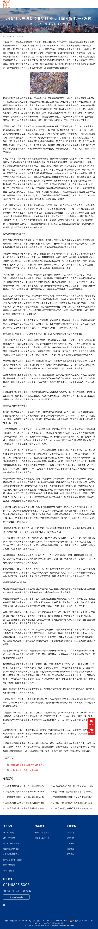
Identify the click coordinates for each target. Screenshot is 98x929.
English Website (16, 897)
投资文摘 (70, 843)
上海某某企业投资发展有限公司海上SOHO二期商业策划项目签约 (26, 791)
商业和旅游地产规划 (11, 849)
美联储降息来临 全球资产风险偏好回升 (29, 765)
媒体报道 (70, 838)
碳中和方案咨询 (9, 838)
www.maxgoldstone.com (50, 925)
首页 (4, 37)
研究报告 (70, 854)
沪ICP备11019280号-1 (61, 921)
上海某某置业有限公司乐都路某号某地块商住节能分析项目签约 (26, 797)
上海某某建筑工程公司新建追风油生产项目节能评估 (26, 803)
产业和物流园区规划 (11, 854)
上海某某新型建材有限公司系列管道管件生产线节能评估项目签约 (26, 808)
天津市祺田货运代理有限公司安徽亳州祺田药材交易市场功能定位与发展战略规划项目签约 (74, 786)
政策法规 (70, 849)
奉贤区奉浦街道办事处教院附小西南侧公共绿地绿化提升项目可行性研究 (74, 791)
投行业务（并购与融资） (13, 860)
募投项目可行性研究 (11, 843)
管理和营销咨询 (9, 865)
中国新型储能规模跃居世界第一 (25, 770)
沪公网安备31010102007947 (82, 921)
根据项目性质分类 (42, 832)
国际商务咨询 (8, 870)
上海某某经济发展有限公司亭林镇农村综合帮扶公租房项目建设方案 (26, 786)
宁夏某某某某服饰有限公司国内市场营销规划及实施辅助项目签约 (74, 797)
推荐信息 (9, 758)
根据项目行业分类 (42, 838)
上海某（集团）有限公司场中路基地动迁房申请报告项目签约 (74, 808)
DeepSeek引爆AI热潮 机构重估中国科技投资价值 (74, 803)
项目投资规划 (8, 832)
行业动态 (37, 24)
